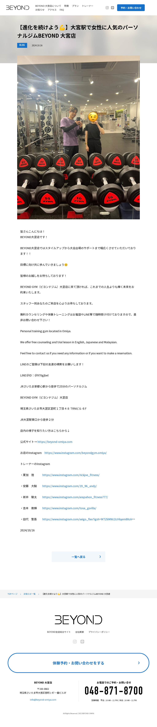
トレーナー (87, 5)
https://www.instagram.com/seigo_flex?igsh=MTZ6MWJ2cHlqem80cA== (88, 519)
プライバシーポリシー (99, 631)
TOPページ (12, 593)
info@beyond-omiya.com (43, 699)
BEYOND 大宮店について (48, 5)
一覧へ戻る (78, 557)
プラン (75, 5)
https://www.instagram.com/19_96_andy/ (69, 486)
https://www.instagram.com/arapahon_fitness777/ (75, 497)
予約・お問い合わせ (131, 7)
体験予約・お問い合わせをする (78, 663)
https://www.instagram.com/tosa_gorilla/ (69, 508)
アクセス (52, 9)
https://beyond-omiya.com (54, 442)
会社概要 (79, 631)
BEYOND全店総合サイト (59, 631)
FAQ (62, 9)
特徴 (66, 5)
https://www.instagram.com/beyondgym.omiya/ (75, 453)
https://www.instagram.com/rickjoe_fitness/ (71, 475)
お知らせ (39, 9)
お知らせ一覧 (30, 593)
